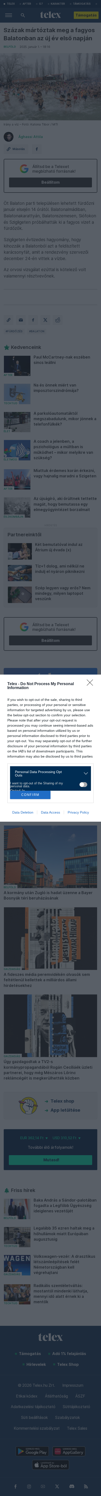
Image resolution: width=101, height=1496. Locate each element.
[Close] (91, 684)
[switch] (83, 784)
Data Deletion (22, 812)
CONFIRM (30, 795)
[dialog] (50, 748)
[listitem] (48, 773)
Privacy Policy (78, 812)
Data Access (50, 812)
